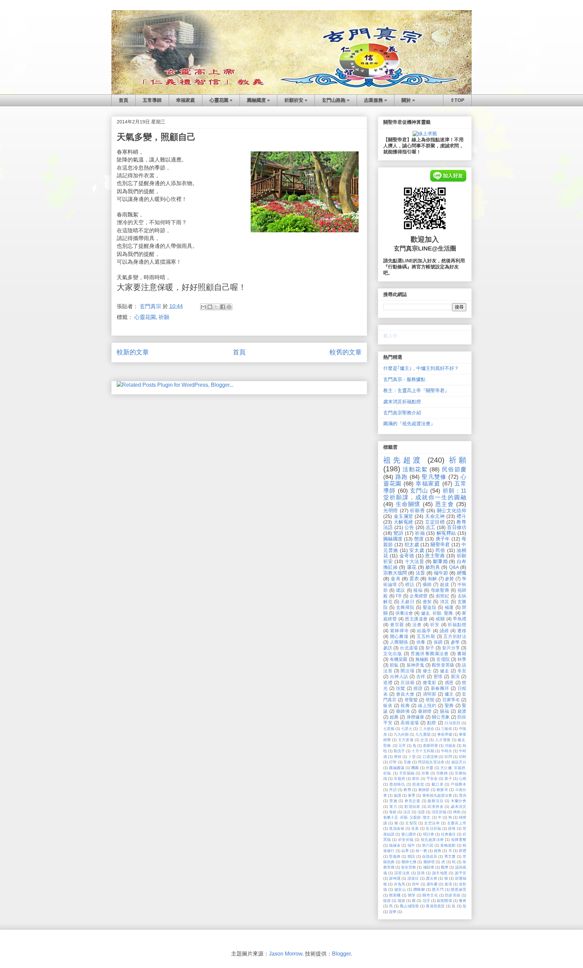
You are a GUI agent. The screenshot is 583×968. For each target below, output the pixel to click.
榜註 (409, 584)
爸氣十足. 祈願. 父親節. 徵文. (407, 817)
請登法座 (402, 873)
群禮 (462, 851)
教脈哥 (442, 790)
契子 (429, 648)
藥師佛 (403, 711)
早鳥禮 (459, 619)
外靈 (430, 768)
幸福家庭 (185, 100)
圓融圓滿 (396, 768)
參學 (455, 642)
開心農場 (399, 636)
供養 (420, 642)
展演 (455, 676)
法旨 (420, 573)
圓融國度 (392, 538)
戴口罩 (437, 784)
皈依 (387, 705)
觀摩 (444, 867)
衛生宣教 (408, 867)
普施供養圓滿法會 (429, 653)
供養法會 (404, 613)
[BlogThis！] (209, 306)
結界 (405, 851)
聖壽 (449, 705)
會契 (427, 601)
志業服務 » (375, 100)
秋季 (461, 659)
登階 (429, 700)
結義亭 (424, 630)
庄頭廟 (407, 682)
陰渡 (387, 901)
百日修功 (456, 527)
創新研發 (430, 745)
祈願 (164, 317)
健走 (444, 671)
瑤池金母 (396, 828)
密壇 (438, 676)
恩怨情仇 (397, 784)
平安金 (432, 778)
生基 (415, 828)
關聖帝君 (440, 544)
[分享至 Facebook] (222, 306)
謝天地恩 (440, 873)
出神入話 (399, 676)
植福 (417, 590)
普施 (393, 801)
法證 (421, 812)
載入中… (392, 336)
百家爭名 (451, 700)
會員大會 (405, 694)
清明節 (430, 694)
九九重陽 (422, 734)
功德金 (450, 745)
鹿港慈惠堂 (435, 906)
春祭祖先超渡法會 (437, 795)
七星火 (406, 729)
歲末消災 (458, 806)
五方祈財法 (454, 636)
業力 (393, 806)
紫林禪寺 (399, 630)
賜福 (444, 711)
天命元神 (435, 516)
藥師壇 (429, 862)
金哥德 (406, 555)
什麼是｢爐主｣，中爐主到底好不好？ (421, 368)
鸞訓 (398, 533)
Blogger (341, 954)
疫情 (452, 828)
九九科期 (401, 734)
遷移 (461, 630)
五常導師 (152, 100)
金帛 (395, 578)
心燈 (462, 778)
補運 (449, 607)
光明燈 (390, 510)
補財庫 (428, 867)
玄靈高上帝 (456, 823)
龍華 (392, 912)
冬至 (462, 671)
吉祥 (420, 676)
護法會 (431, 878)
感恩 (449, 682)
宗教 (425, 773)
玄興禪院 (405, 607)
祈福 (420, 533)
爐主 (449, 694)
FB (398, 596)
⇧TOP (457, 100)
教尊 (407, 790)
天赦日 (407, 601)
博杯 (397, 757)
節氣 (394, 665)
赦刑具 (432, 567)
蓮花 (412, 567)
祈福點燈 (457, 624)
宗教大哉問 (395, 573)
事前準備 (444, 734)
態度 (419, 538)
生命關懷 (408, 504)
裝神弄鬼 (415, 665)
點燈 (431, 723)
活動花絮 (414, 469)
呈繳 (407, 762)
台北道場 (408, 648)
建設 (400, 590)
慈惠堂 (418, 784)
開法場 (407, 671)
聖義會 (394, 856)
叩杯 (462, 757)
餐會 (462, 901)
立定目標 (435, 522)
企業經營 (419, 596)
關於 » (408, 100)
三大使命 (426, 729)
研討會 (428, 834)
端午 (411, 845)
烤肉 (457, 812)
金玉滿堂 (403, 516)
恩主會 (444, 504)
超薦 (394, 717)
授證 (417, 688)
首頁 (123, 100)
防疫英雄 (453, 895)
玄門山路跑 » (336, 100)
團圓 (415, 768)
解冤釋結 (446, 533)
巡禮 (387, 682)
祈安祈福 (406, 840)
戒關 (440, 619)
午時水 (446, 751)
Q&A (454, 567)
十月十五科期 (423, 751)
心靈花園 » (221, 100)
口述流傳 (430, 757)
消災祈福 (439, 812)
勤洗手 (399, 751)
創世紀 (442, 596)
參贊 (449, 579)
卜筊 (412, 757)
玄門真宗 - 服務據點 (404, 379)
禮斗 (461, 516)
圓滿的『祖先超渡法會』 (409, 423)
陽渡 (401, 901)
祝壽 (405, 705)
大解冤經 (403, 522)
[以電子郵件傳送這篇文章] (203, 306)
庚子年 (443, 538)
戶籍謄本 (458, 784)
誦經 (444, 630)
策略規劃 (447, 845)
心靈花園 (145, 317)
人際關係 (399, 642)
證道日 (413, 878)
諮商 (421, 873)
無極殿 (421, 659)
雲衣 (414, 578)
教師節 (424, 790)
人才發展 (443, 740)
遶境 (448, 884)
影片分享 (451, 648)
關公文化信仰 (451, 510)
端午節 (441, 573)
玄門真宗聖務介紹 (402, 412)
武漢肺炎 (435, 806)
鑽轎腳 (419, 889)
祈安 (435, 624)
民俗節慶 (454, 469)
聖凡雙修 (434, 477)
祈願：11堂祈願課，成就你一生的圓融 (424, 494)
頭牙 (426, 901)
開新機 (394, 895)
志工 (431, 527)
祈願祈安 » (295, 100)
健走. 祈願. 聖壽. (437, 613)
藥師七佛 (409, 862)
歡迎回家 (412, 806)
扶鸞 (400, 688)
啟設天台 (459, 762)
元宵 (402, 745)
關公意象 (440, 717)
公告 (409, 527)
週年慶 (432, 884)
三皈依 (446, 729)
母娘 (392, 812)
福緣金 (394, 845)
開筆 (412, 895)
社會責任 (448, 834)
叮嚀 (392, 762)
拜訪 (393, 790)
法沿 (407, 812)
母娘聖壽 (440, 590)
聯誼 (411, 856)
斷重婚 (440, 561)
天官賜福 (407, 773)
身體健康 (415, 717)
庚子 (448, 778)
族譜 (397, 795)
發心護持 (408, 834)
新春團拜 (440, 688)
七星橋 (388, 729)
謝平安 (460, 873)
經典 (437, 851)
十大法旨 (414, 561)
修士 (427, 671)
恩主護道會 (416, 619)
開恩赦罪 (458, 889)
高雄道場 (409, 723)
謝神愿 (394, 878)
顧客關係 (444, 901)
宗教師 (442, 773)
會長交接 (412, 801)
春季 (411, 795)
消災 (444, 601)
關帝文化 (430, 895)
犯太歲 (412, 544)
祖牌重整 (458, 840)
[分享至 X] (216, 306)
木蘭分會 (458, 801)
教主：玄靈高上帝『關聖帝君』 (416, 390)
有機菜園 (398, 659)
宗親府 (399, 778)
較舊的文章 (346, 352)
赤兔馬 (399, 884)
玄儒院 (442, 659)
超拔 (444, 584)
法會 (417, 624)
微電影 (430, 682)
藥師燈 (425, 711)
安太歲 (416, 550)
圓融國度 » (258, 100)
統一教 (421, 851)
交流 (424, 740)
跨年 (415, 884)
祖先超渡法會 (432, 840)
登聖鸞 (411, 700)
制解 (432, 579)
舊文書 (450, 856)
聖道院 (430, 607)
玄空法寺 (432, 823)
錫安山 (400, 889)
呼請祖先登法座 (431, 762)
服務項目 (435, 801)
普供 (462, 795)
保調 (438, 642)
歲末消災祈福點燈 (402, 401)
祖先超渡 (403, 460)
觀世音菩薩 (443, 665)
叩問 (448, 757)
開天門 (438, 889)
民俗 (440, 550)
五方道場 (406, 740)
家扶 (415, 778)
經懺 (461, 573)
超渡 (462, 711)
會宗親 (397, 624)
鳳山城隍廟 (409, 906)
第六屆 (428, 845)
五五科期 (426, 636)
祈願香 (417, 510)
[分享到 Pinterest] (229, 306)
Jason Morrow (285, 954)
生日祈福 (433, 828)
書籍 (461, 653)
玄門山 (419, 491)
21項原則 (452, 723)
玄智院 (411, 823)
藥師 (427, 584)
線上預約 (427, 705)
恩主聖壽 (435, 555)
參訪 (387, 648)
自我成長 (429, 856)
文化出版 (392, 653)
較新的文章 (133, 352)
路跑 (401, 477)
